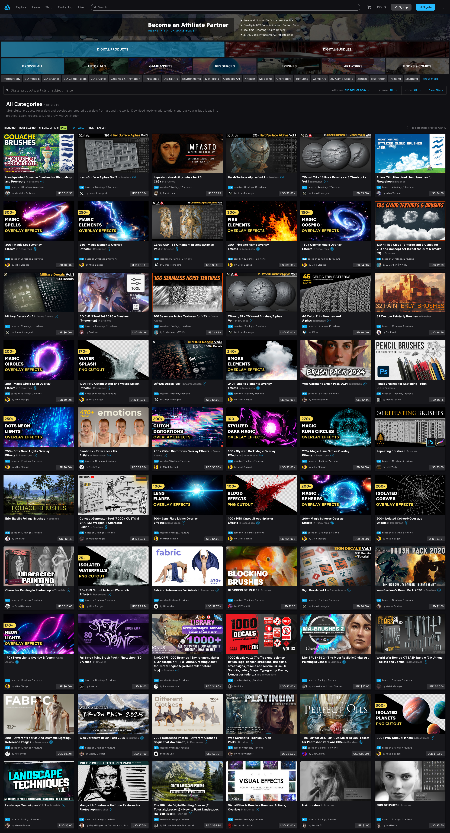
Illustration (378, 78)
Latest (101, 127)
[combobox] (225, 7)
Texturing (302, 78)
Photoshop (152, 78)
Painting (395, 78)
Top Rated (77, 127)
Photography (11, 78)
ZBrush (362, 78)
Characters (283, 78)
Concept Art (231, 78)
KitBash (250, 78)
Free (91, 127)
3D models (32, 78)
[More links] (444, 7)
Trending (10, 127)
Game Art (319, 78)
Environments (191, 78)
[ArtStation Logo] (7, 7)
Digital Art (171, 78)
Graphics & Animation (125, 78)
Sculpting (411, 78)
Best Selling (27, 127)
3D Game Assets (75, 78)
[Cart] (369, 7)
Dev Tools (212, 78)
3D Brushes (51, 78)
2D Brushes (98, 78)
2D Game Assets (341, 78)
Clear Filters (436, 90)
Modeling (265, 78)
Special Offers (52, 127)
